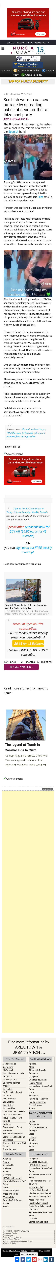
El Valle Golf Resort (12, 1172)
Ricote (6, 1198)
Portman (7, 1118)
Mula (31, 1141)
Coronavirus (8, 1230)
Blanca (6, 1166)
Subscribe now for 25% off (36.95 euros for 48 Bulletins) (30, 526)
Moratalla (33, 1138)
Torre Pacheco (9, 1144)
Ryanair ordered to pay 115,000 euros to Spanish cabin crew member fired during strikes (26, 427)
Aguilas (32, 1058)
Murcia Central (14, 1148)
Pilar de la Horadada (12, 1109)
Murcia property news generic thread (18, 1236)
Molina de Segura (11, 1185)
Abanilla (7, 1153)
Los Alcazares (9, 1093)
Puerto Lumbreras (37, 1096)
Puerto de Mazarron (38, 1093)
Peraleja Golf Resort (12, 1194)
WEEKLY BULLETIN (42, 37)
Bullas (32, 1115)
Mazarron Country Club (40, 1191)
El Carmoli (8, 1064)
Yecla (31, 1144)
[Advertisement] (28, 907)
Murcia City (8, 1191)
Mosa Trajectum (10, 1188)
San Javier (8, 1125)
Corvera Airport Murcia (12, 1232)
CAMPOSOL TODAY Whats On (16, 1226)
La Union (7, 1090)
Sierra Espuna (35, 1099)
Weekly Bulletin (9, 1238)
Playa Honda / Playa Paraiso (12, 1114)
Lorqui (6, 1182)
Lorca (31, 1087)
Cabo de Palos (9, 1058)
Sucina (6, 1201)
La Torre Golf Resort (12, 1086)
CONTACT (11, 37)
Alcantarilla (8, 1159)
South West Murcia (40, 1053)
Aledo (31, 1061)
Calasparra (34, 1118)
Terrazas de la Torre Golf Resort (14, 1139)
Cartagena (8, 1061)
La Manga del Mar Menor (11, 1079)
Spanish (13, 126)
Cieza (31, 1128)
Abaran (6, 1156)
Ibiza (40, 191)
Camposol (33, 1071)
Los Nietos (8, 1099)
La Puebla (7, 1083)
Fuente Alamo (35, 1077)
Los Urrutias (9, 1102)
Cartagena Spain (10, 1228)
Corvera (7, 1169)
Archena (7, 1163)
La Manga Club (10, 1074)
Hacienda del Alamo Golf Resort (40, 1082)
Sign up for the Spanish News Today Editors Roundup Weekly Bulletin (27, 504)
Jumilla (32, 1134)
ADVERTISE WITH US (25, 37)
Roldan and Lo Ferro (12, 1121)
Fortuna (32, 1131)
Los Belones (8, 1096)
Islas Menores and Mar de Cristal (14, 1069)
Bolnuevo (33, 1068)
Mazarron (33, 1090)
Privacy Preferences (28, 1249)
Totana (32, 1103)
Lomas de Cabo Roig (38, 1216)
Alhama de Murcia (37, 1064)
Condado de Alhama (38, 1074)
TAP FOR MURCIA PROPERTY (28, 76)
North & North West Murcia (40, 1109)
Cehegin (33, 1125)
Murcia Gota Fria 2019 (12, 1234)
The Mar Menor (15, 1053)
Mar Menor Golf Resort (14, 1106)
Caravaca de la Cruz (38, 1122)
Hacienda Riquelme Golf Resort (14, 1177)
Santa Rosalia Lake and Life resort (14, 1133)
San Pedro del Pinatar (13, 1128)
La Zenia (33, 1213)
